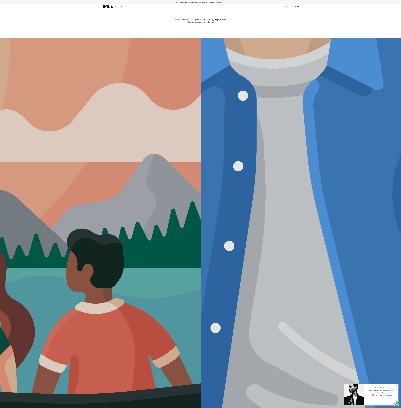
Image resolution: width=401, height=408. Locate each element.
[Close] (396, 386)
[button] (287, 6)
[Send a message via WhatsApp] (396, 403)
